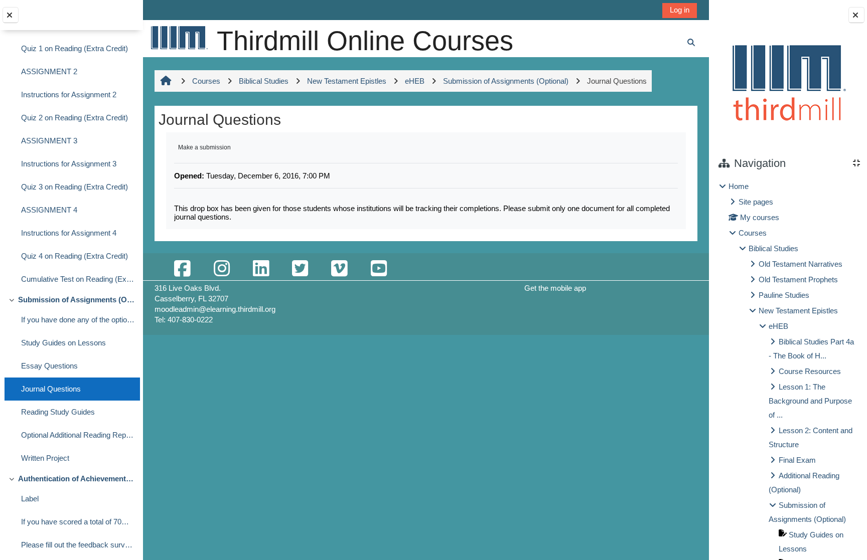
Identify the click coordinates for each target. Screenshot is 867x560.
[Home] (179, 37)
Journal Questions (51, 389)
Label (30, 498)
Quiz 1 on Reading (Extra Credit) (74, 48)
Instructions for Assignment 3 (68, 163)
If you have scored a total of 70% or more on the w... (78, 521)
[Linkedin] (260, 269)
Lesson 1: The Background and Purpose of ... (810, 401)
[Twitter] (300, 269)
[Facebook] (182, 269)
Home (739, 186)
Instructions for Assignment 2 (68, 94)
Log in (679, 10)
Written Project (45, 458)
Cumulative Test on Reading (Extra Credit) (78, 279)
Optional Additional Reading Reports (78, 435)
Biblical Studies (773, 248)
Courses (753, 233)
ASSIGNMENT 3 (49, 140)
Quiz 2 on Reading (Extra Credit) (74, 117)
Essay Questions (49, 365)
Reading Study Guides (58, 412)
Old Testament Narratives (800, 264)
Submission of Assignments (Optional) (76, 299)
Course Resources (810, 371)
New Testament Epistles (798, 310)
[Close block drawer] (856, 15)
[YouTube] (378, 269)
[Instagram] (221, 269)
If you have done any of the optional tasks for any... (78, 319)
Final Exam (797, 460)
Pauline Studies (784, 295)
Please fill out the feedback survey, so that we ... (78, 544)
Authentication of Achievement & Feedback (76, 478)
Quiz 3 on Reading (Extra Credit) (74, 186)
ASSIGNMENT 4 (49, 210)
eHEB (778, 326)
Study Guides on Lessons (63, 342)
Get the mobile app (555, 288)
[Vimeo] (339, 269)
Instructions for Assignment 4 (68, 233)
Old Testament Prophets (798, 279)
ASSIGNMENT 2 (49, 71)
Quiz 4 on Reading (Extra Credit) (74, 256)
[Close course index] (11, 15)
